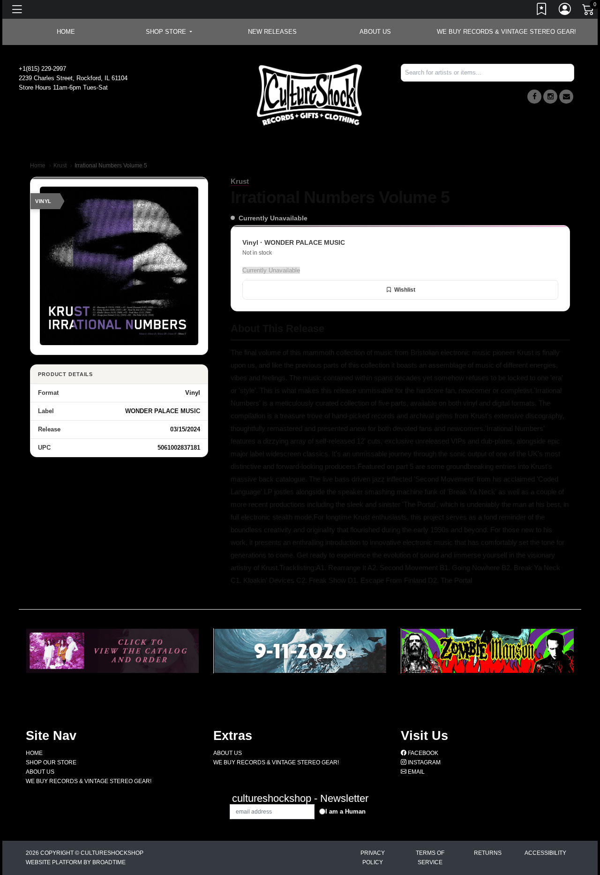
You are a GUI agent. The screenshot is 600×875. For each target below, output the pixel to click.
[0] (589, 11)
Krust (60, 165)
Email (415, 772)
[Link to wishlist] (541, 11)
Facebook (422, 753)
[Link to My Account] (565, 11)
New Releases (272, 31)
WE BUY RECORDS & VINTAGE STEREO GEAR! (506, 31)
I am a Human (345, 811)
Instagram (423, 762)
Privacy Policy (372, 858)
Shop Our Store (51, 762)
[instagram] (550, 97)
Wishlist (404, 290)
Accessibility (545, 853)
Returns (488, 853)
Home (37, 165)
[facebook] (534, 97)
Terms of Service (430, 858)
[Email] (566, 97)
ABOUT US (375, 31)
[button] (169, 31)
